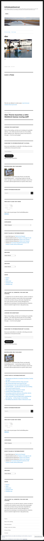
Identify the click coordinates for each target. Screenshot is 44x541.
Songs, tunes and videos (10, 527)
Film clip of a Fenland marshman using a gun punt (17, 381)
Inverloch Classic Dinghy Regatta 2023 (14, 391)
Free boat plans (8, 524)
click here (6, 213)
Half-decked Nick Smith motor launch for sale (16, 383)
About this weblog (8, 521)
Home (5, 518)
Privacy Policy (7, 530)
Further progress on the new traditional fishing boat (17, 385)
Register (7, 277)
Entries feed (8, 281)
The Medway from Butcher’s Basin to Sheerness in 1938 (18, 399)
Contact (6, 533)
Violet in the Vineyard (20, 236)
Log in (7, 279)
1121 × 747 (13, 66)
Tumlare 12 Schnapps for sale (24, 237)
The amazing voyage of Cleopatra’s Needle (15, 389)
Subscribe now (9, 155)
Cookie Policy (25, 539)
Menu (6, 13)
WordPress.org (9, 284)
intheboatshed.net (12, 7)
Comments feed (9, 282)
